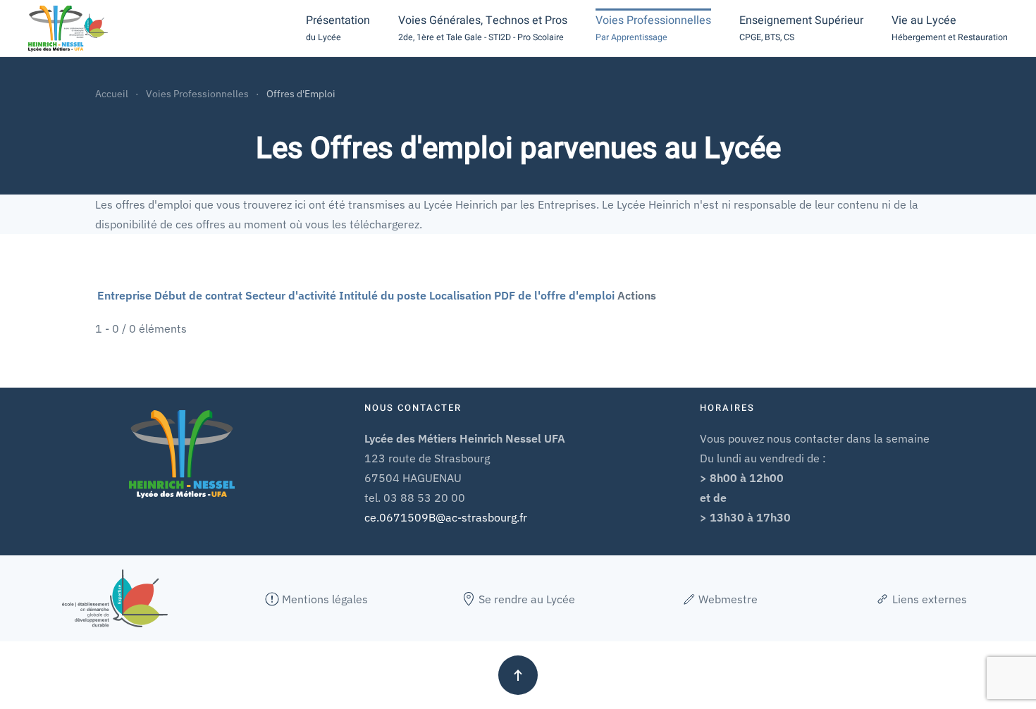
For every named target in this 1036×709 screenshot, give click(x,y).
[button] (338, 28)
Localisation (460, 295)
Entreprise (124, 295)
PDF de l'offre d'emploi (554, 295)
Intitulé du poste (382, 295)
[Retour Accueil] (68, 28)
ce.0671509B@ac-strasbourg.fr (445, 517)
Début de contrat (198, 295)
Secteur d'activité (290, 295)
